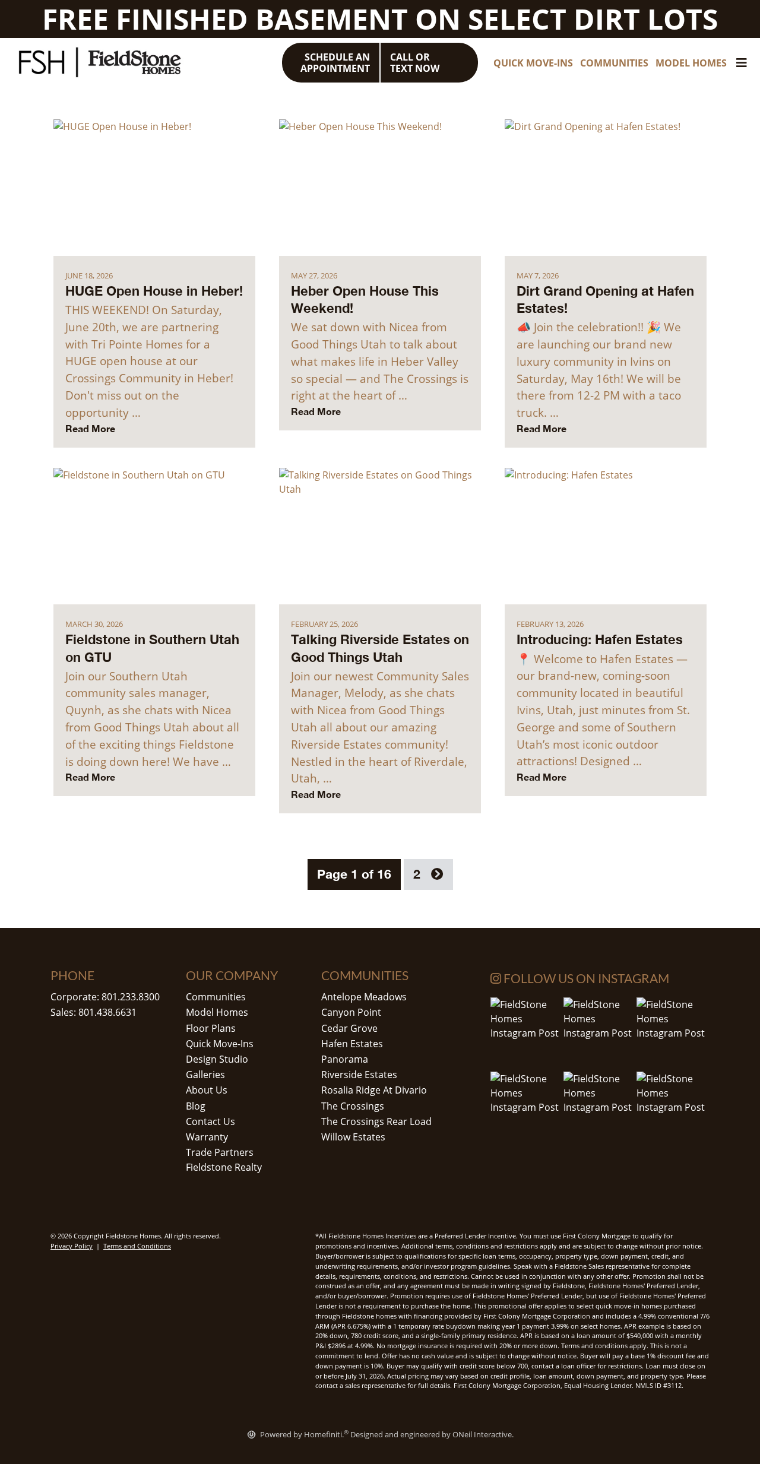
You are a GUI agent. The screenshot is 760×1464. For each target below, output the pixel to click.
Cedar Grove (349, 1028)
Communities (216, 996)
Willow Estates (353, 1136)
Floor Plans (211, 1028)
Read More (90, 428)
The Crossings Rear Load (376, 1121)
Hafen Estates (352, 1043)
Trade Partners (220, 1152)
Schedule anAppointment (335, 62)
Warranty (207, 1136)
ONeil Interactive (482, 1434)
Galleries (205, 1074)
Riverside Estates (359, 1074)
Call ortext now (414, 62)
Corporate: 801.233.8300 (105, 996)
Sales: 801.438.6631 (93, 1012)
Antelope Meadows (364, 996)
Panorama (344, 1059)
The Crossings (352, 1106)
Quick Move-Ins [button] (533, 62)
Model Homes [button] (691, 62)
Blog (195, 1106)
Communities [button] (614, 62)
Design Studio (217, 1059)
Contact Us (210, 1121)
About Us (206, 1090)
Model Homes (217, 1012)
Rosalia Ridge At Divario (374, 1090)
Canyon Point (351, 1012)
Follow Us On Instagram (585, 978)
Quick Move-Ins (220, 1043)
